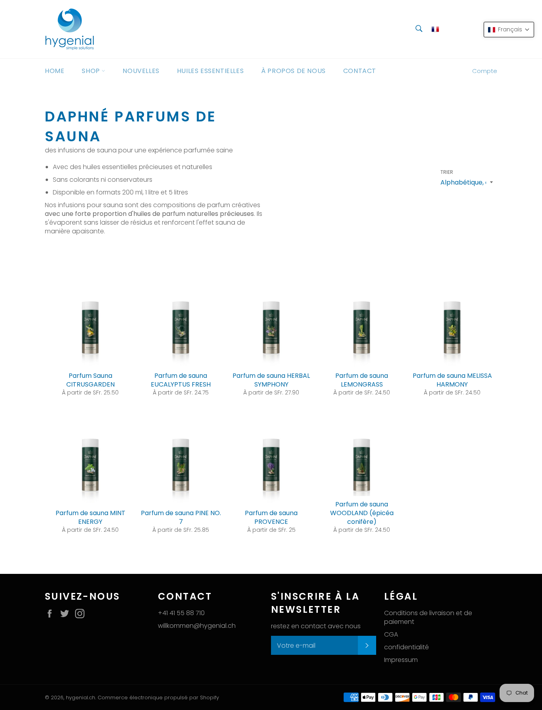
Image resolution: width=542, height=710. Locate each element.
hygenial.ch (80, 697)
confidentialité (406, 647)
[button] (509, 29)
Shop (92, 70)
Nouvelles (141, 70)
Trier (446, 172)
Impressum (401, 659)
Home (54, 70)
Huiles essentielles (210, 70)
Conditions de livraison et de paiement (428, 617)
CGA (391, 634)
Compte (484, 71)
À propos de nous (293, 70)
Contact (359, 70)
